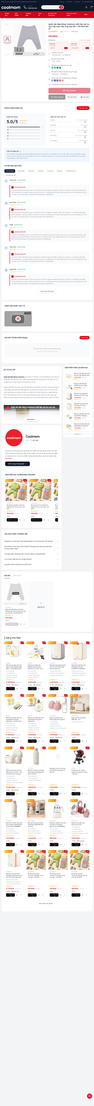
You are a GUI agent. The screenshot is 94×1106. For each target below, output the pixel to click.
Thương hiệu (27, 14)
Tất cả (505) (10, 171)
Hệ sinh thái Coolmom (52, 14)
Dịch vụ (39, 14)
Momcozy (53, 715)
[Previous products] (4, 605)
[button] (52, 7)
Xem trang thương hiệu (16, 464)
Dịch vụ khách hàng (72, 14)
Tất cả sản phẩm (11, 18)
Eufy (7, 768)
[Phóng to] (39, 53)
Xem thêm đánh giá (47, 291)
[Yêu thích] (24, 520)
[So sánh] (20, 520)
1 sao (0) (59, 171)
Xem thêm (8, 458)
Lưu (66, 48)
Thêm (87, 14)
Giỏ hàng (77, 1)
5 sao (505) (21, 171)
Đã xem (62, 1)
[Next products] (89, 605)
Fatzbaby (52, 663)
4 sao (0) (31, 171)
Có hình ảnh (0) (70, 171)
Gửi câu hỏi (84, 337)
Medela (8, 663)
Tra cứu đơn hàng (87, 1)
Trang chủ (5, 14)
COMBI (73, 768)
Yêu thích (69, 1)
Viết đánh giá (83, 108)
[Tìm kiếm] (61, 7)
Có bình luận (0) (11, 175)
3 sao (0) (40, 171)
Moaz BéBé (75, 715)
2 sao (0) (50, 171)
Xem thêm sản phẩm (46, 903)
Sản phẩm (15, 14)
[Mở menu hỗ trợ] (89, 1096)
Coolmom (10, 503)
